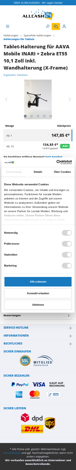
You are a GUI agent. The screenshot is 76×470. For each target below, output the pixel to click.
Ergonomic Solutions (16, 75)
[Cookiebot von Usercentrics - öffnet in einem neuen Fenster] (56, 162)
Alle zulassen (38, 281)
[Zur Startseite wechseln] (38, 15)
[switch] (67, 244)
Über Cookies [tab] (62, 171)
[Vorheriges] (6, 99)
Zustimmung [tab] (14, 171)
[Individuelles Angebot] (56, 26)
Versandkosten (12, 452)
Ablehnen (38, 304)
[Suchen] (47, 26)
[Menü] (8, 26)
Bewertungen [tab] (12, 315)
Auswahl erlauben (38, 293)
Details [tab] (38, 171)
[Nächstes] (69, 99)
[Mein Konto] (64, 26)
